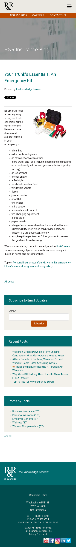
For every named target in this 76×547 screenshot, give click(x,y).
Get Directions (38, 510)
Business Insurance (26, 411)
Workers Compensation (28, 426)
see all (7, 436)
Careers (38, 15)
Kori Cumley (63, 246)
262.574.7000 (38, 506)
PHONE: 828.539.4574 (38, 519)
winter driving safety (41, 266)
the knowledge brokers (29, 89)
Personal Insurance (23, 262)
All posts (9, 281)
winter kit (52, 262)
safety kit (40, 262)
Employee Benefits (25, 418)
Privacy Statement (38, 534)
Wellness (19, 422)
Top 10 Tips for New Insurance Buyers (33, 381)
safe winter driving (18, 266)
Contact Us (58, 15)
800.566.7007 (18, 15)
